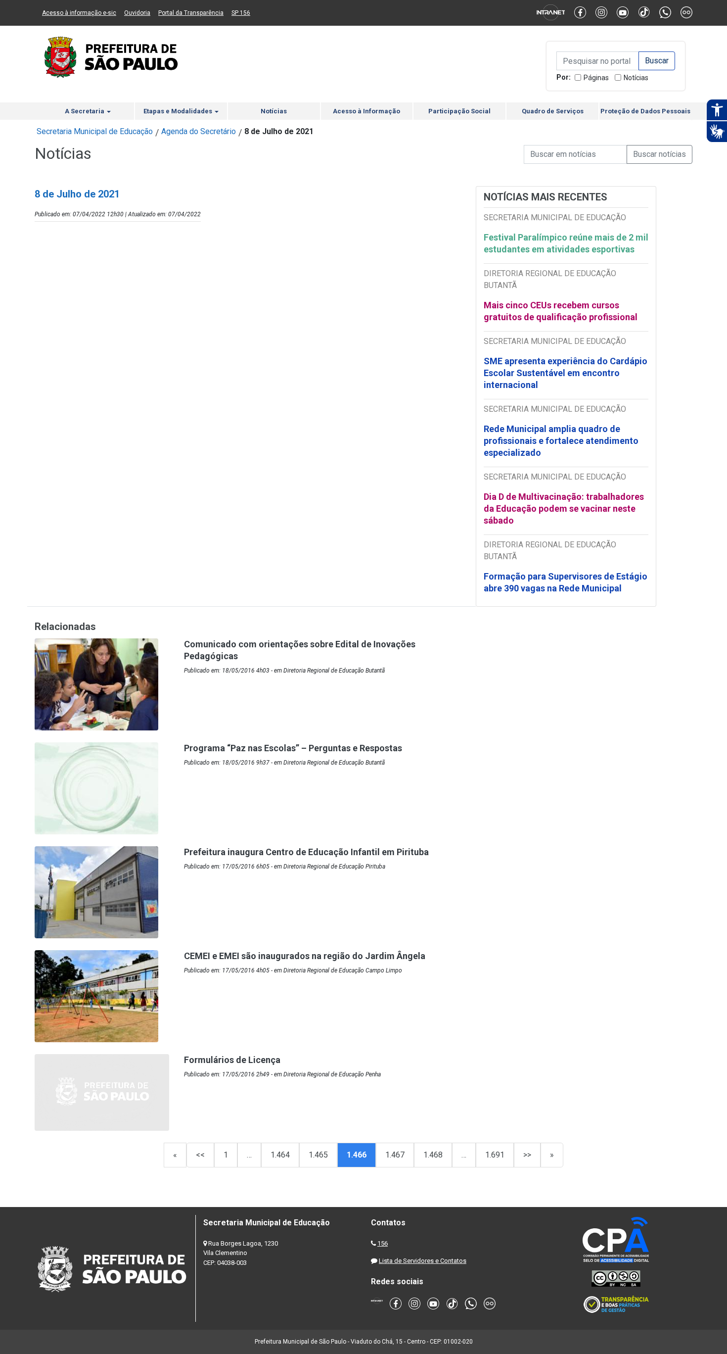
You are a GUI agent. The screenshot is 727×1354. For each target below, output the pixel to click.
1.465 (318, 1155)
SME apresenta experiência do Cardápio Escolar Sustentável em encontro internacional (565, 373)
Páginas (596, 78)
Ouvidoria (137, 12)
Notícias (636, 78)
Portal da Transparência (191, 12)
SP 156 (240, 12)
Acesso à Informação (366, 111)
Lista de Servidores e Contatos (422, 1260)
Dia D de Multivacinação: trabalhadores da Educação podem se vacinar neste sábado (564, 508)
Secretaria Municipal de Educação (95, 131)
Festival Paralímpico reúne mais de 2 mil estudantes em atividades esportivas (566, 243)
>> (527, 1155)
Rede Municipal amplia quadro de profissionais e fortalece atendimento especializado (561, 441)
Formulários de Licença (232, 1060)
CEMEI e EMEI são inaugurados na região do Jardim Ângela (304, 956)
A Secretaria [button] (85, 111)
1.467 (395, 1155)
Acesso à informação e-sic (79, 12)
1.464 (280, 1155)
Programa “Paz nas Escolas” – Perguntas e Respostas (293, 748)
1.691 (494, 1155)
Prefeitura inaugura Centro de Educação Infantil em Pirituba (306, 852)
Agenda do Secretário (198, 131)
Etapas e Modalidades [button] (178, 111)
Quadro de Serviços (553, 111)
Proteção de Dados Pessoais (645, 111)
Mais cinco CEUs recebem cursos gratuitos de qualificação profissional (560, 311)
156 (382, 1243)
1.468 (433, 1155)
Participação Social (459, 111)
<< (200, 1155)
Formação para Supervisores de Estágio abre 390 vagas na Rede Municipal (565, 582)
